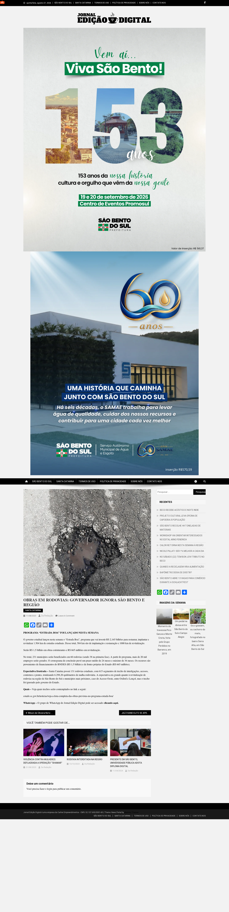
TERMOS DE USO (101, 3)
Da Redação (47, 615)
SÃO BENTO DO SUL (63, 3)
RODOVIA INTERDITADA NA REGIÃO (84, 759)
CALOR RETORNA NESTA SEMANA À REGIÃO (181, 545)
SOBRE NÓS (144, 3)
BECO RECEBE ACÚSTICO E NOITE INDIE (179, 510)
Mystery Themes (131, 812)
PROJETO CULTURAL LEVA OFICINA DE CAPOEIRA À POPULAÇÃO (179, 518)
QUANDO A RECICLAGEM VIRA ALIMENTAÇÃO (182, 566)
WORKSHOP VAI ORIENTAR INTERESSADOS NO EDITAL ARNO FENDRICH (181, 537)
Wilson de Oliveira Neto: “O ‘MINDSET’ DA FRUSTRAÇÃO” (41, 713)
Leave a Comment (66, 616)
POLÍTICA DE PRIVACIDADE (124, 3)
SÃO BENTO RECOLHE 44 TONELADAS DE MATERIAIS (180, 527)
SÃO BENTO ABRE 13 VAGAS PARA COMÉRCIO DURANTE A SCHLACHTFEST (182, 580)
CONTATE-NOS (159, 3)
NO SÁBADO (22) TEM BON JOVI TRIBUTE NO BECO (182, 559)
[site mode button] (197, 481)
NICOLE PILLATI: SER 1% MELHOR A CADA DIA (182, 551)
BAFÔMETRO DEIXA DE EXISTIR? (176, 572)
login (49, 788)
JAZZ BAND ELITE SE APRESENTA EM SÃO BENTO (136, 713)
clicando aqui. (111, 703)
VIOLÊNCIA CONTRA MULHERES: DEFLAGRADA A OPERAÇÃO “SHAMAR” (42, 761)
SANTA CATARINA (83, 3)
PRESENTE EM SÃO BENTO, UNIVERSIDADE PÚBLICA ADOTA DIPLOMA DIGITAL (126, 762)
